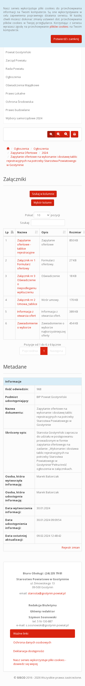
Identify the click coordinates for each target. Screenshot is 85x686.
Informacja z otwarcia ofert (26, 314)
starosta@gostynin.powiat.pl (47, 593)
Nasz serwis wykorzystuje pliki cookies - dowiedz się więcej (39, 662)
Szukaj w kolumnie (43, 194)
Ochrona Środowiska (19, 102)
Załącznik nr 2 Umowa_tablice (27, 302)
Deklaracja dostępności (28, 651)
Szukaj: (25, 222)
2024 (45, 153)
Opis (44, 232)
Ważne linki (20, 633)
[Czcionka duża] (66, 134)
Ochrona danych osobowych (32, 642)
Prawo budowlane (18, 110)
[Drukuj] (74, 134)
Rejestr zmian (71, 547)
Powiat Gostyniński (18, 52)
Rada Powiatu (15, 69)
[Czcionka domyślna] (51, 134)
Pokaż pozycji (42, 215)
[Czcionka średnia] (58, 134)
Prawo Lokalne (15, 93)
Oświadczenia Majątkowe (22, 85)
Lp (7, 232)
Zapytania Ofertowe (23, 153)
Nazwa (22, 232)
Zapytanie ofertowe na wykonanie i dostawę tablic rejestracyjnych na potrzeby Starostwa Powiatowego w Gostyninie (42, 161)
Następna (56, 351)
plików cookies (59, 26)
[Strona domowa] (8, 149)
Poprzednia (30, 351)
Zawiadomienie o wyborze (27, 325)
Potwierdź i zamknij (66, 39)
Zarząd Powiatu (16, 60)
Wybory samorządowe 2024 (24, 118)
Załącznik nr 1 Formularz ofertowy (26, 264)
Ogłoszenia (13, 77)
